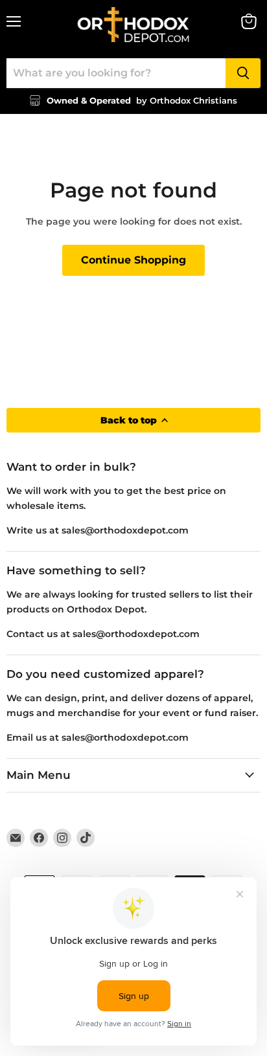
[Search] (243, 73)
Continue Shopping (133, 260)
